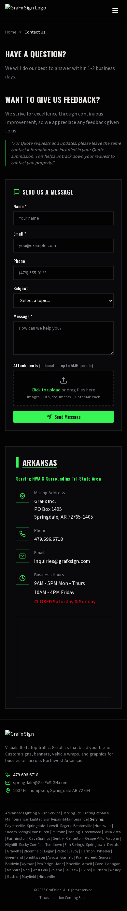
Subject (20, 288)
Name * (20, 206)
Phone (19, 261)
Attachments (53, 365)
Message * (23, 316)
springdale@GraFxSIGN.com (40, 783)
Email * (19, 233)
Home (11, 32)
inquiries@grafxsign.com (62, 561)
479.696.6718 (48, 539)
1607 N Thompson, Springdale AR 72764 (51, 790)
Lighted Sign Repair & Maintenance (59, 819)
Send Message (67, 416)
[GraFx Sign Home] (26, 10)
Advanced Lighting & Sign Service (32, 813)
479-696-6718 (25, 775)
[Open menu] (115, 10)
